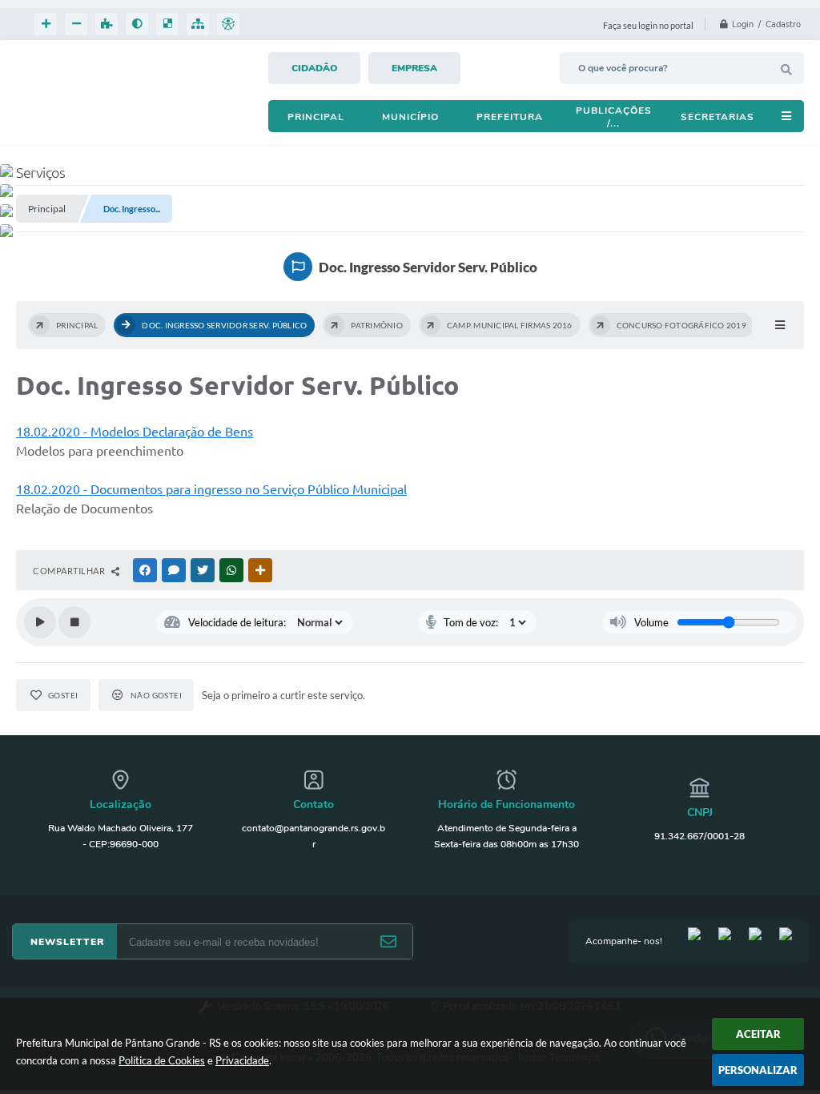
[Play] (40, 622)
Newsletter (67, 941)
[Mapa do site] (197, 24)
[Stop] (74, 622)
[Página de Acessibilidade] (228, 24)
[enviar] (388, 942)
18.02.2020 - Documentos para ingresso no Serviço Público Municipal (211, 489)
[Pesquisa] (786, 70)
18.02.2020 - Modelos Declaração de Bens (134, 431)
